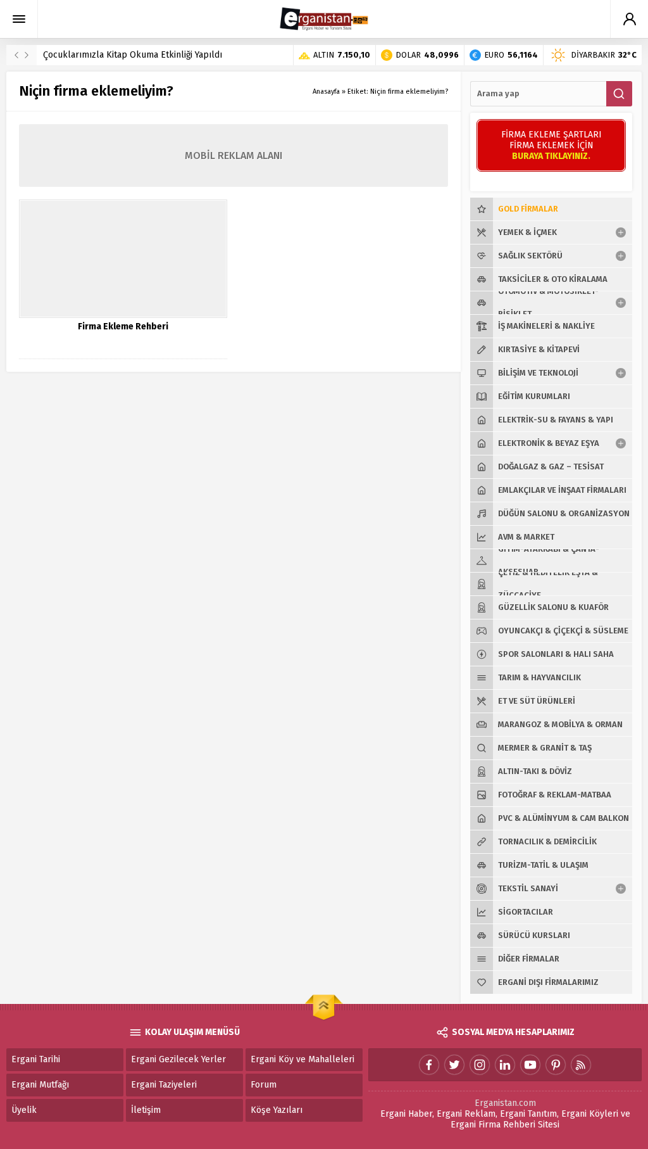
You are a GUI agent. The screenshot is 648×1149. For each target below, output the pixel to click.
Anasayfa (326, 91)
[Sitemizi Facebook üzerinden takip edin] (429, 1064)
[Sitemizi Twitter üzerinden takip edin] (454, 1064)
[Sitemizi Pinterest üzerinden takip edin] (555, 1064)
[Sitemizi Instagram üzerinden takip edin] (479, 1064)
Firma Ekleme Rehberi (123, 326)
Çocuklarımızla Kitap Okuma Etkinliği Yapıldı (132, 54)
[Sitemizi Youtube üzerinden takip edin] (530, 1064)
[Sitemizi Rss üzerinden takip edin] (580, 1064)
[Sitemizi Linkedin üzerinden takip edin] (504, 1064)
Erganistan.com (505, 1103)
